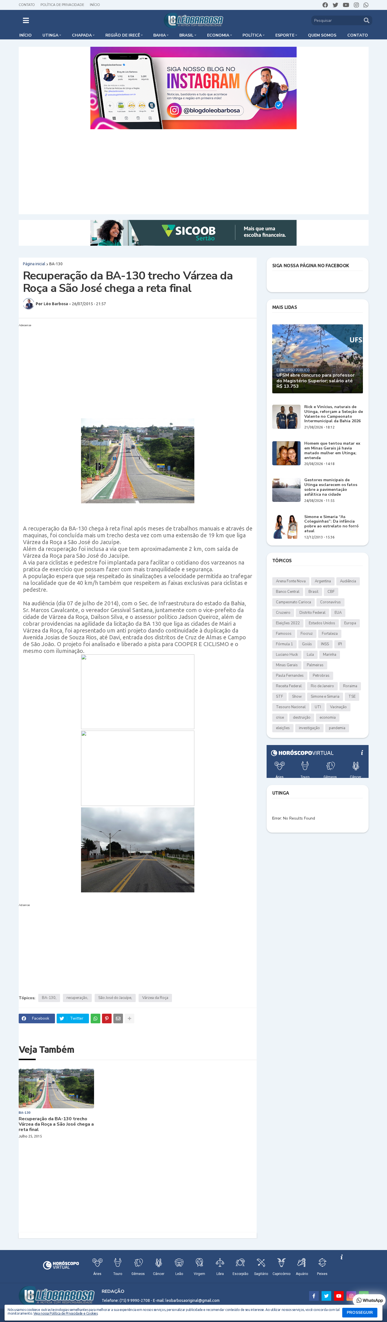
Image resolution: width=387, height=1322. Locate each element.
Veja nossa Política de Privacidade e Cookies (65, 1313)
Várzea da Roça (155, 997)
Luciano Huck (287, 654)
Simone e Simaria (325, 696)
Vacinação (338, 707)
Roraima (350, 686)
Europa (350, 623)
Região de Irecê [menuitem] (122, 35)
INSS (325, 644)
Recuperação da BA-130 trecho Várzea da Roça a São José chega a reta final (56, 1124)
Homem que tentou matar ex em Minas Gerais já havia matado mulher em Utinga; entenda (332, 450)
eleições (283, 728)
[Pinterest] (107, 1018)
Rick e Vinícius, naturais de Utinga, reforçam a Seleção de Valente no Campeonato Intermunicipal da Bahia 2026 (333, 414)
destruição (302, 717)
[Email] (118, 1018)
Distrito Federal (312, 612)
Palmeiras (315, 665)
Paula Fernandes (290, 675)
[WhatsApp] (95, 1018)
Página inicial (34, 264)
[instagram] (356, 5)
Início (95, 5)
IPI (340, 644)
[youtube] (346, 5)
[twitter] (335, 5)
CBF (331, 591)
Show (297, 696)
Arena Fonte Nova (291, 581)
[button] (26, 20)
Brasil (313, 591)
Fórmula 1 (284, 644)
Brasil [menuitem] (186, 35)
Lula (310, 654)
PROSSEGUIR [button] (360, 1312)
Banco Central (287, 591)
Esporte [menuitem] (284, 35)
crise (280, 717)
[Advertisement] (193, 171)
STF (279, 696)
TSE (352, 696)
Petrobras (321, 675)
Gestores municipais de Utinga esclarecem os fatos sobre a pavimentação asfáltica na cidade (330, 487)
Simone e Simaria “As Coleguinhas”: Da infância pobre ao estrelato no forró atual (331, 524)
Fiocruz (307, 633)
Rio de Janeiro (322, 686)
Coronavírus (330, 602)
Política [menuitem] (252, 35)
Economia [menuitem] (218, 35)
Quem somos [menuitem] (322, 35)
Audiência (348, 581)
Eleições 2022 (288, 623)
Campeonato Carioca (293, 602)
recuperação (77, 997)
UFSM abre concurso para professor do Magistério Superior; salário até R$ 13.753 (315, 381)
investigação (309, 728)
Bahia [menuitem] (159, 35)
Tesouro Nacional (291, 707)
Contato (27, 5)
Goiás (307, 644)
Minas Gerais (287, 665)
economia (328, 717)
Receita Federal (289, 686)
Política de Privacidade (62, 5)
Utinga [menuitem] (50, 35)
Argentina (323, 581)
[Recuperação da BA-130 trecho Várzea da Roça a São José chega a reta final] (56, 1088)
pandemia (337, 728)
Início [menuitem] (25, 35)
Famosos (284, 633)
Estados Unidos (322, 623)
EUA (338, 612)
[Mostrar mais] (129, 1018)
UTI (318, 707)
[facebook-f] (314, 1296)
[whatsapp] (366, 5)
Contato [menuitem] (357, 35)
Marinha (329, 654)
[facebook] (325, 5)
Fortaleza (330, 633)
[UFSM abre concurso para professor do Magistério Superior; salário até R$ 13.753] (317, 358)
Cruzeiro (283, 612)
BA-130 (56, 264)
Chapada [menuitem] (82, 35)
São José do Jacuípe (114, 997)
